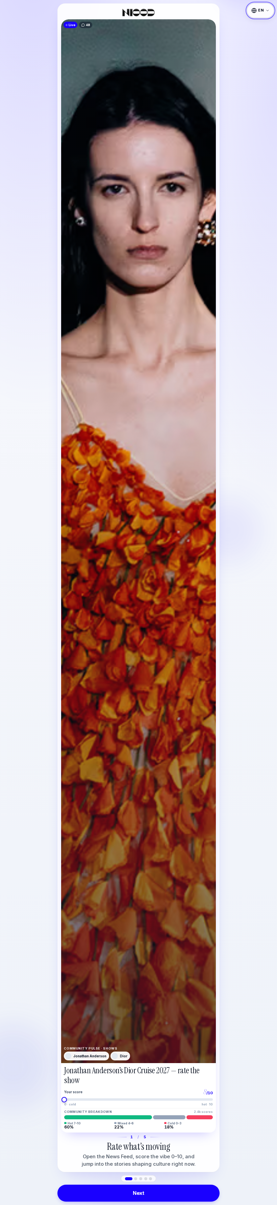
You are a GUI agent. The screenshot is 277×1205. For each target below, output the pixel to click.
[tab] (128, 1178)
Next (138, 1193)
